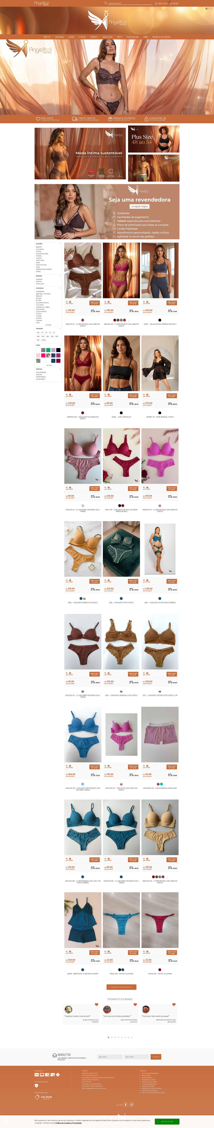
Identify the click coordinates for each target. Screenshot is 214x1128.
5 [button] (122, 1037)
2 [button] (107, 112)
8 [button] (132, 1037)
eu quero (156, 1057)
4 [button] (118, 1037)
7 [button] (128, 1037)
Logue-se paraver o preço (95, 302)
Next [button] (177, 1019)
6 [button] (125, 1037)
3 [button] (110, 112)
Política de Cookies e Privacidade (68, 1123)
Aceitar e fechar (167, 1121)
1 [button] (104, 112)
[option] (107, 77)
